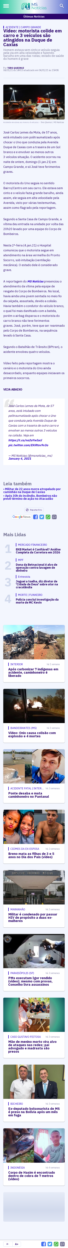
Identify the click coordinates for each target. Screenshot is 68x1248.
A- (7, 1244)
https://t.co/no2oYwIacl (25, 440)
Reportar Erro (36, 510)
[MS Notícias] (34, 6)
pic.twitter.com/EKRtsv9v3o (28, 445)
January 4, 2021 (19, 458)
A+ (16, 1244)
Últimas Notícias (34, 16)
